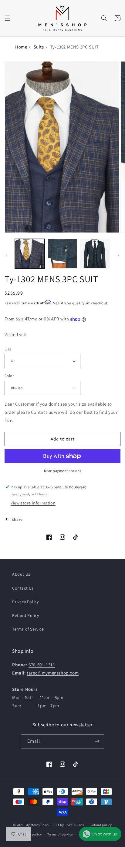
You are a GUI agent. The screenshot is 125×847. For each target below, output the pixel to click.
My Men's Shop (37, 825)
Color (9, 375)
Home (21, 47)
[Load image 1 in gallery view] (30, 254)
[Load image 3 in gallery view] (62, 254)
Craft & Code (74, 825)
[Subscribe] (97, 741)
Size (8, 349)
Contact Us (23, 588)
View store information (33, 503)
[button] (7, 18)
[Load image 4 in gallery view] (95, 254)
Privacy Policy (25, 601)
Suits (39, 47)
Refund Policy (25, 615)
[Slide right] (118, 255)
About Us (21, 574)
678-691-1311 (42, 665)
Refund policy (101, 825)
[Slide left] (6, 255)
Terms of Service (28, 629)
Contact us (42, 412)
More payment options (62, 470)
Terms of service (60, 834)
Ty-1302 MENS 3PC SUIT (74, 47)
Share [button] (17, 519)
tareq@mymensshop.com (53, 673)
